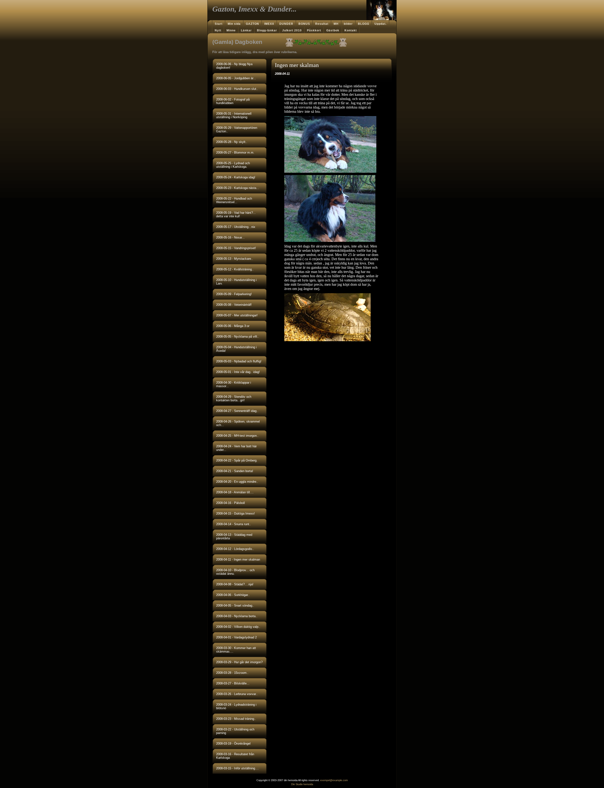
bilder (348, 23)
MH (336, 23)
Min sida (234, 23)
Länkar (246, 30)
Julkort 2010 (292, 30)
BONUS (304, 23)
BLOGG (363, 23)
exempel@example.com (334, 780)
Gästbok (332, 30)
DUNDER (286, 23)
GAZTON (252, 23)
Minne (231, 30)
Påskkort (314, 30)
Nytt (218, 30)
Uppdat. (380, 23)
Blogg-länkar (267, 30)
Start (218, 23)
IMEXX (269, 23)
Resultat (321, 23)
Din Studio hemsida (302, 784)
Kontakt (350, 30)
